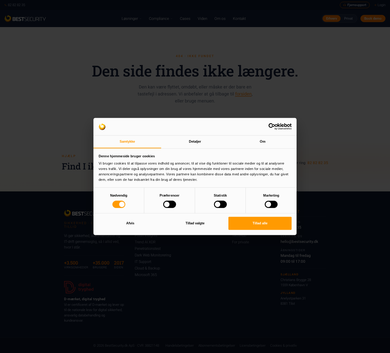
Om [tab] (262, 141)
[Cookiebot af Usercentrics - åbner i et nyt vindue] (272, 126)
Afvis (130, 223)
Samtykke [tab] (127, 141)
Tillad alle (260, 223)
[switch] (169, 204)
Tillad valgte (195, 223)
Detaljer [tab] (195, 141)
